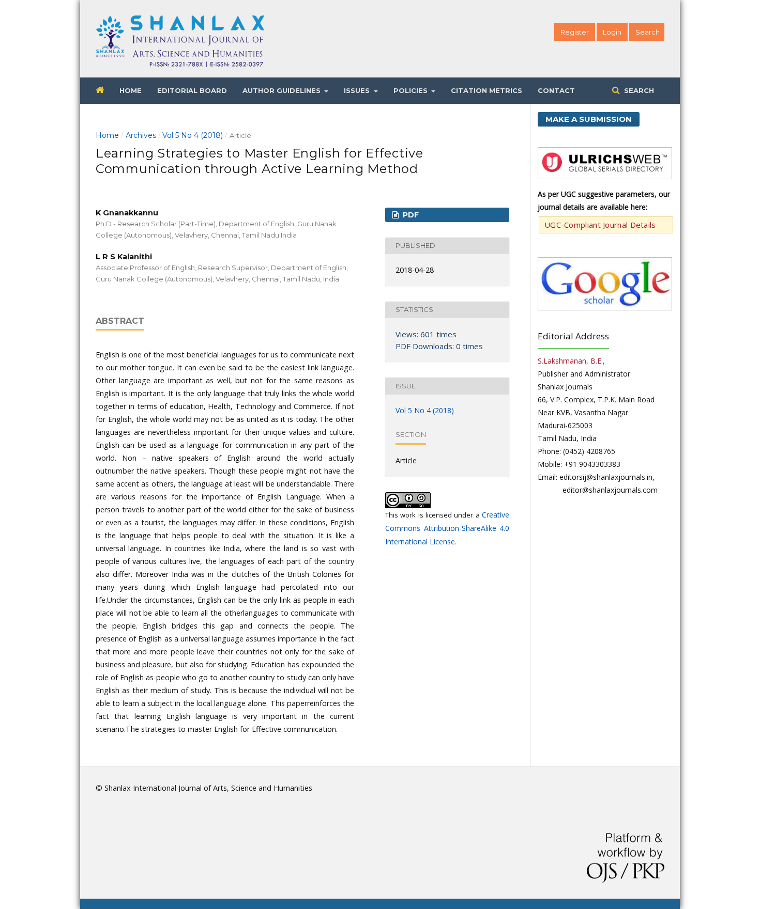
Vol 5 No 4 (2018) (192, 135)
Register (574, 32)
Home (130, 90)
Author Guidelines (282, 90)
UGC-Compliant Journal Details (600, 225)
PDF (410, 215)
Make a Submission (588, 119)
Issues (358, 90)
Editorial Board (192, 90)
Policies (411, 90)
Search (638, 90)
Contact (556, 90)
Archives (141, 135)
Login (612, 32)
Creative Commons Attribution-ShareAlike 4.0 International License (447, 528)
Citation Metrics (486, 90)
